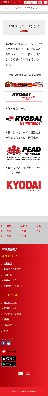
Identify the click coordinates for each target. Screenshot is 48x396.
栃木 (9, 231)
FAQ (6, 330)
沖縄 (23, 236)
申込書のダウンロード (14, 314)
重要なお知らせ (11, 280)
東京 (9, 226)
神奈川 (23, 226)
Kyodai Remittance (9, 249)
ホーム (5, 7)
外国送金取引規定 (12, 269)
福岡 (9, 236)
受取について (10, 308)
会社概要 (8, 263)
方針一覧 (8, 274)
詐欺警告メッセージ (13, 286)
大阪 (38, 231)
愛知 (23, 231)
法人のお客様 (10, 325)
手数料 (7, 319)
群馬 (38, 226)
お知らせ (16, 7)
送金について (10, 302)
